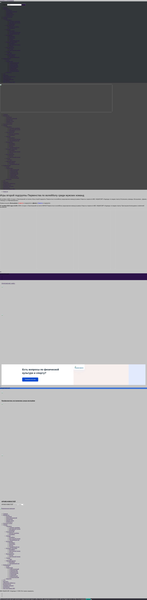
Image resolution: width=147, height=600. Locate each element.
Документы (6, 9)
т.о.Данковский (13, 64)
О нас (7, 60)
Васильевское (10, 47)
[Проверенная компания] (7, 508)
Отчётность (9, 15)
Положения (9, 13)
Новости (5, 191)
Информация (7, 58)
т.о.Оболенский (13, 69)
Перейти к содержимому (7, 0)
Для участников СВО (9, 82)
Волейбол (12, 24)
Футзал (11, 39)
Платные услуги (7, 17)
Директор (8, 72)
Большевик (9, 35)
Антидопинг (6, 80)
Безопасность (7, 78)
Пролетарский (10, 25)
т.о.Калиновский (13, 67)
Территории (9, 61)
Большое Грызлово (11, 42)
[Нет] (91, 599)
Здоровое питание (8, 79)
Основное (9, 10)
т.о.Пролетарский (14, 71)
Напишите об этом (30, 379)
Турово (8, 51)
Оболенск (9, 20)
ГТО (4, 74)
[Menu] (0, 2)
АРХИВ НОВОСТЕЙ (7, 504)
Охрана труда (10, 14)
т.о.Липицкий (12, 68)
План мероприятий (11, 11)
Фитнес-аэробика (14, 27)
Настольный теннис (14, 22)
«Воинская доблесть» (9, 76)
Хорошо (88, 599)
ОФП (10, 53)
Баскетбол (12, 38)
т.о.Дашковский (13, 65)
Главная (5, 7)
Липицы (8, 29)
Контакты (5, 75)
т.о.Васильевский (14, 62)
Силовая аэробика (14, 21)
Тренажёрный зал (14, 33)
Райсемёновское (11, 54)
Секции (5, 18)
